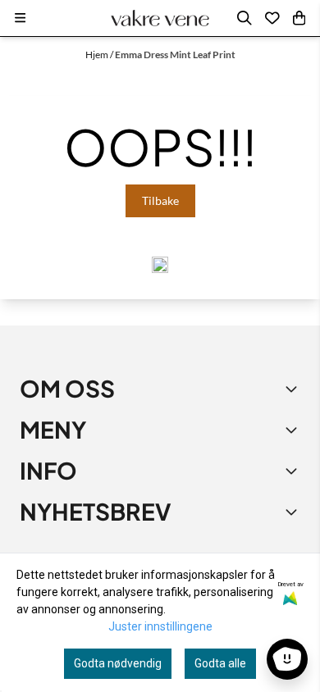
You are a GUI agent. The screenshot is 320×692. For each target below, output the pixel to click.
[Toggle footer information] (294, 388)
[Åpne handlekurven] (299, 18)
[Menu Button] (20, 17)
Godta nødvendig (118, 663)
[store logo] (160, 18)
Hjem (97, 54)
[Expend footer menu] (294, 429)
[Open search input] (244, 18)
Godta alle (220, 663)
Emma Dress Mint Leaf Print (175, 54)
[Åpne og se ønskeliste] (272, 18)
